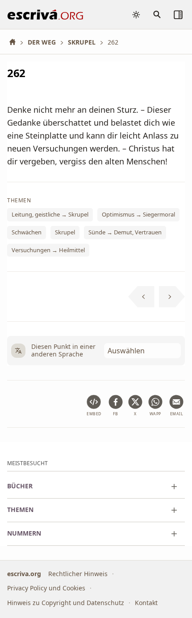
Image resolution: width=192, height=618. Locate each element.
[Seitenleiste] (178, 14)
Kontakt (146, 602)
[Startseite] (15, 42)
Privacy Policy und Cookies (46, 588)
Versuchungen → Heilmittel (48, 250)
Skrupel (65, 233)
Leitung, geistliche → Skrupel (50, 215)
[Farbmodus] (136, 15)
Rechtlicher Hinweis (78, 573)
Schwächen (27, 233)
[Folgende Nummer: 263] (172, 296)
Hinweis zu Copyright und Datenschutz (65, 602)
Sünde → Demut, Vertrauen (125, 233)
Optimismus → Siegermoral (138, 215)
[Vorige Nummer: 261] (141, 296)
